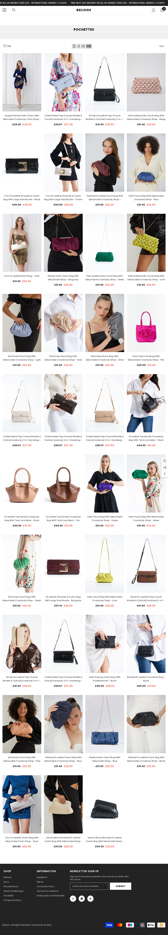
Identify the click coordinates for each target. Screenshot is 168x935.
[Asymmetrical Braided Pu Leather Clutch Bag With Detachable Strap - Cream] (63, 804)
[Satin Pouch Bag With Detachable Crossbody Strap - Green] (146, 483)
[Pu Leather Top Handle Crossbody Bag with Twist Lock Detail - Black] (146, 403)
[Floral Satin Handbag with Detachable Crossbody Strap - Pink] (146, 323)
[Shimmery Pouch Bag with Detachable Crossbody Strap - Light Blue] (21, 323)
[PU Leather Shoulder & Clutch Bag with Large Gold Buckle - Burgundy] (63, 564)
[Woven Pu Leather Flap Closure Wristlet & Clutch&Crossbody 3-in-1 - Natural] (21, 644)
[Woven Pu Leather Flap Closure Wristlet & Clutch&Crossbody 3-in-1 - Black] (104, 82)
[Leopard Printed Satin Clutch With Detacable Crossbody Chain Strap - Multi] (21, 82)
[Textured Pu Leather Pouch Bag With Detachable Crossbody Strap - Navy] (63, 724)
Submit (121, 886)
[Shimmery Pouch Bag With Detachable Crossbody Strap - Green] (21, 564)
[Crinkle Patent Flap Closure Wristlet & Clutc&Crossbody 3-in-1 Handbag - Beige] (104, 403)
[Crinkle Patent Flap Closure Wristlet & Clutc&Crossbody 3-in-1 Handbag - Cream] (21, 403)
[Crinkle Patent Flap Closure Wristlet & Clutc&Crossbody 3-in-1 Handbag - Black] (63, 644)
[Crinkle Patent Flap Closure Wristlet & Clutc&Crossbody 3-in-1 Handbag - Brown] (63, 403)
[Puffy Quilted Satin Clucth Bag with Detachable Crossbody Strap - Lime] (146, 243)
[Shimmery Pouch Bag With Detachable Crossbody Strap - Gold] (63, 323)
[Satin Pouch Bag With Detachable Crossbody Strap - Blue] (146, 163)
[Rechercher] (14, 10)
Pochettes (93, 21)
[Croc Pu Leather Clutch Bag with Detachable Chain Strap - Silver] (21, 804)
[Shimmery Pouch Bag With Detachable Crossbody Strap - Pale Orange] (21, 724)
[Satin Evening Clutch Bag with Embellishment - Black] (104, 644)
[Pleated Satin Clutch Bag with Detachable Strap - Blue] (104, 724)
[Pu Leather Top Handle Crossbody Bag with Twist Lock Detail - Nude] (21, 483)
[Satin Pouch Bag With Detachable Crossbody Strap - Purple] (104, 483)
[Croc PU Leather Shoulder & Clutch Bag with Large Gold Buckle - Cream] (63, 163)
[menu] (4, 10)
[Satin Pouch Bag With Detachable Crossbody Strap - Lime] (104, 564)
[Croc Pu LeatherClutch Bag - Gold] (21, 243)
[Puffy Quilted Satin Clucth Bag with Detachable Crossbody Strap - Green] (104, 243)
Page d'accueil (76, 21)
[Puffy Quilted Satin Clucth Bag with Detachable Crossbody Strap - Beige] (146, 82)
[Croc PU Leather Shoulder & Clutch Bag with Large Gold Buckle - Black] (21, 163)
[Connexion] (153, 10)
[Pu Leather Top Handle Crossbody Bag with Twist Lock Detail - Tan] (63, 483)
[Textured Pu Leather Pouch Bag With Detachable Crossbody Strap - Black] (146, 724)
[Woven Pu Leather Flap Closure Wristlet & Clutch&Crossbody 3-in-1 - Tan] (146, 564)
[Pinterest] (90, 899)
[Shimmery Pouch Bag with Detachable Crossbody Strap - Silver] (104, 323)
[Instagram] (82, 899)
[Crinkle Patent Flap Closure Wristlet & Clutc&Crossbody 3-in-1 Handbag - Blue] (63, 82)
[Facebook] (73, 899)
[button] (74, 46)
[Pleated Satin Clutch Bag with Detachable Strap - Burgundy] (63, 243)
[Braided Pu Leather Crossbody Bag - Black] (146, 644)
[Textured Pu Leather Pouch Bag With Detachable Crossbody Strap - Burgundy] (104, 163)
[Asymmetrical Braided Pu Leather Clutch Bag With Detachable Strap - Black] (104, 804)
